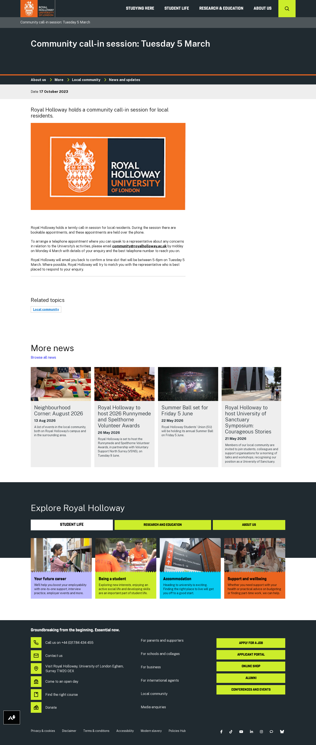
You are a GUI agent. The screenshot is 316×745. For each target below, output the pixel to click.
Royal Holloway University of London (37, 8)
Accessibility (125, 731)
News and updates (124, 80)
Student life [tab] (72, 525)
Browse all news (43, 357)
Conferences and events (251, 689)
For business (151, 667)
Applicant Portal (251, 654)
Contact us (54, 656)
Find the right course (61, 695)
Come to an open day (61, 681)
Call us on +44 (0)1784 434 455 (69, 643)
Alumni (250, 678)
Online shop (251, 666)
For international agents (160, 680)
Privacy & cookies (43, 731)
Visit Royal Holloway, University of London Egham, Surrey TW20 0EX (84, 668)
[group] (61, 417)
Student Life (176, 8)
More (59, 80)
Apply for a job (251, 643)
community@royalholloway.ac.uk (139, 246)
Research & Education (221, 8)
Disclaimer (69, 731)
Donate (51, 707)
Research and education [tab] (163, 525)
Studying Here (140, 8)
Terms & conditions (96, 731)
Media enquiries (153, 707)
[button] (221, 732)
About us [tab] (249, 525)
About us (263, 8)
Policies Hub (177, 731)
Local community (86, 80)
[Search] (287, 8)
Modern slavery (151, 731)
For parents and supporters (162, 640)
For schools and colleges (160, 654)
